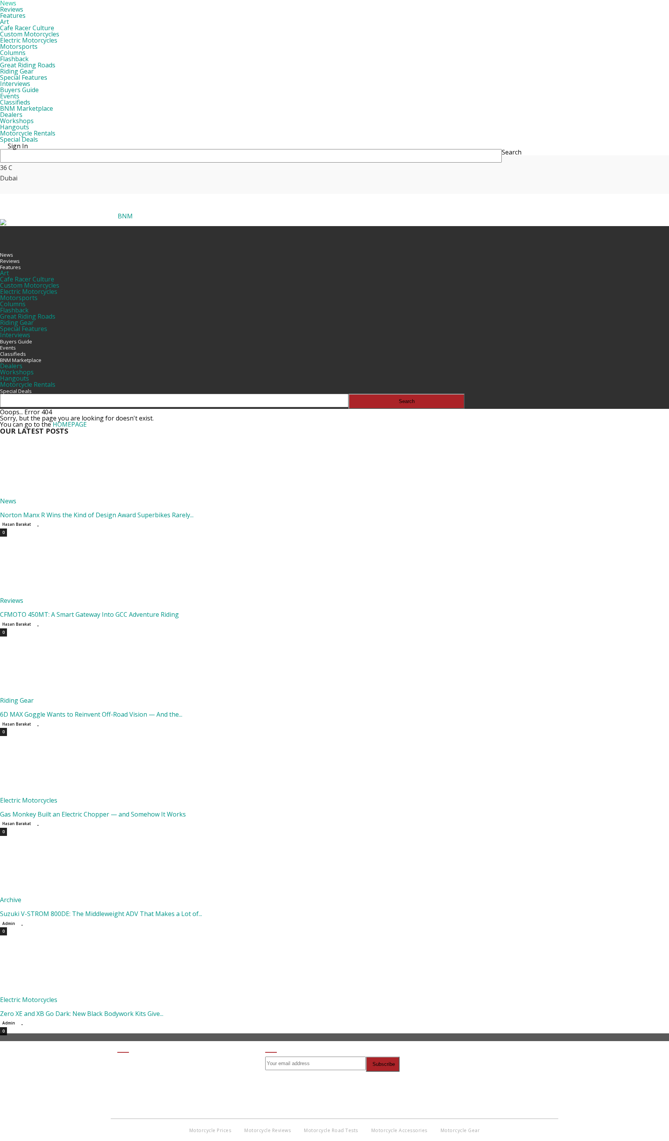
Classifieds (15, 102)
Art (4, 21)
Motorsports (19, 46)
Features (13, 15)
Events (9, 96)
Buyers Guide (19, 90)
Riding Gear (17, 71)
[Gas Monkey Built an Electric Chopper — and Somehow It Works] (62, 794)
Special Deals (19, 139)
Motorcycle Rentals (27, 133)
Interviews (15, 83)
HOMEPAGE (70, 424)
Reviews (11, 9)
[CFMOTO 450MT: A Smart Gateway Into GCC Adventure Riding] (62, 594)
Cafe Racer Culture (27, 28)
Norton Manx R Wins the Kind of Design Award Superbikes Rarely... (97, 515)
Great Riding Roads (27, 65)
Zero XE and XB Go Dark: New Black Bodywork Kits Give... (81, 1013)
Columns (13, 52)
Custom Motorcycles (29, 34)
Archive (10, 900)
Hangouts (14, 127)
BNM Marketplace (26, 108)
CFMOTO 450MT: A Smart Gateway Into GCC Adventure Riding (89, 614)
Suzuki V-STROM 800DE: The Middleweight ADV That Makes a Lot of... (101, 913)
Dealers (11, 114)
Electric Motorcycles (28, 40)
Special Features (23, 77)
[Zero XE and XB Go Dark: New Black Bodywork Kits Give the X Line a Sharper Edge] (62, 993)
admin (8, 923)
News (6, 254)
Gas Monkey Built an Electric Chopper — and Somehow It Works (93, 814)
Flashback (14, 59)
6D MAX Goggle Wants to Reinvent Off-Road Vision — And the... (91, 714)
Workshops (17, 121)
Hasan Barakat (16, 524)
